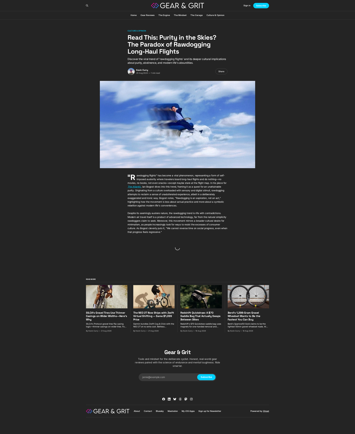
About (137, 411)
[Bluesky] (174, 399)
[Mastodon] (185, 399)
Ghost (266, 411)
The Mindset (180, 15)
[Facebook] (163, 399)
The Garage (196, 15)
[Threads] (180, 399)
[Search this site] (87, 5)
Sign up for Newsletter (209, 411)
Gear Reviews (147, 15)
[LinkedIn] (169, 399)
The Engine (164, 15)
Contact (148, 411)
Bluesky (160, 411)
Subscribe (261, 5)
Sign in (247, 5)
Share (221, 71)
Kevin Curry (142, 70)
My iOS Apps (188, 411)
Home (134, 15)
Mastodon (173, 411)
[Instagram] (191, 399)
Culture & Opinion (215, 15)
